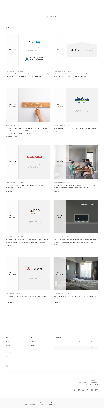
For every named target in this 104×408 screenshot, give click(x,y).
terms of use (43, 404)
